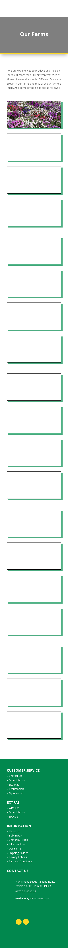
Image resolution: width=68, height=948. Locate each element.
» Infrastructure (16, 844)
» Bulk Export (14, 835)
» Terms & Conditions (19, 861)
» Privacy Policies (17, 857)
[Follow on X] (26, 922)
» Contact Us (14, 776)
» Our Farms (14, 848)
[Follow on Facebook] (19, 922)
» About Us (13, 831)
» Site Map (13, 784)
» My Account (15, 793)
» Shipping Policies (17, 853)
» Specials (12, 816)
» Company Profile (17, 840)
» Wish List (13, 808)
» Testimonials (15, 789)
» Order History (16, 780)
